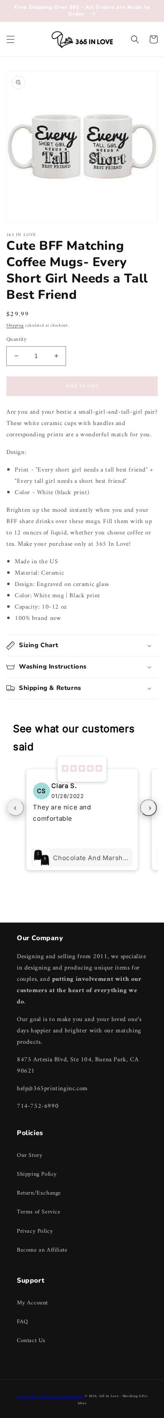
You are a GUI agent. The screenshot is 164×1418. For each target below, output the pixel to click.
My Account (32, 1303)
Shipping (15, 325)
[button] (10, 39)
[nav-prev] (15, 807)
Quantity (16, 339)
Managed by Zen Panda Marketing (50, 1396)
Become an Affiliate (42, 1250)
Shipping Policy (37, 1174)
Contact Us (31, 1340)
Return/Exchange (39, 1193)
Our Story (29, 1155)
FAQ (22, 1322)
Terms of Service (39, 1212)
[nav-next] (148, 807)
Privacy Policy (35, 1231)
